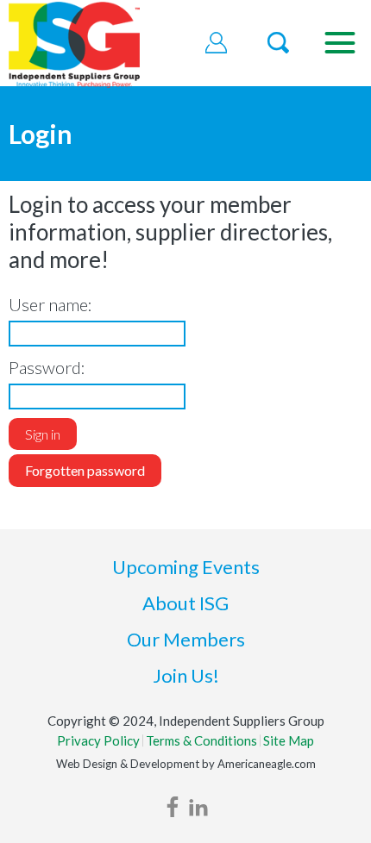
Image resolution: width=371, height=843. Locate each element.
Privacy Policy (98, 740)
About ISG (185, 603)
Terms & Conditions (201, 740)
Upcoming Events (186, 566)
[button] (217, 43)
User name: (50, 304)
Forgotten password (85, 470)
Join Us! (186, 675)
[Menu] (340, 43)
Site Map (288, 740)
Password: (47, 367)
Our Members (186, 639)
